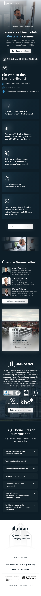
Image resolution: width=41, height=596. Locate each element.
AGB (31, 585)
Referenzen (12, 564)
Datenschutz (13, 585)
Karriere (25, 569)
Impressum (23, 585)
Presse (15, 569)
